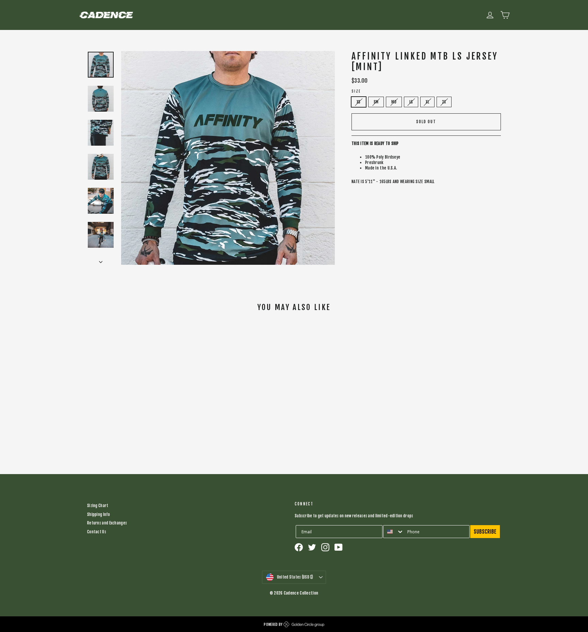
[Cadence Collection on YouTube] (338, 547)
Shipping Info (98, 514)
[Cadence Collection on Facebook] (299, 547)
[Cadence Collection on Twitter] (312, 547)
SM (376, 101)
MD (393, 101)
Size (356, 91)
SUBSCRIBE (485, 531)
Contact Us (96, 532)
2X (444, 101)
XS (359, 101)
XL (427, 101)
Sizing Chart (98, 505)
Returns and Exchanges (107, 523)
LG (411, 101)
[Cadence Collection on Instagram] (325, 547)
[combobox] (393, 531)
